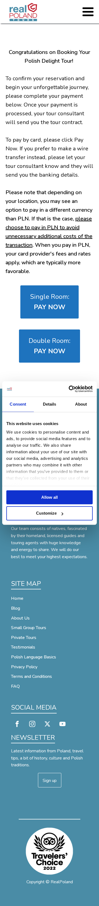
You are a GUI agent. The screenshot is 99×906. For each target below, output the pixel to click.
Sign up (50, 781)
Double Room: (49, 345)
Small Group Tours (28, 628)
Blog (15, 608)
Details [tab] (49, 404)
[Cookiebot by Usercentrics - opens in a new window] (70, 388)
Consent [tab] (18, 404)
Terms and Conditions (31, 676)
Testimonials (23, 647)
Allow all (49, 497)
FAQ (15, 686)
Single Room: (49, 301)
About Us (20, 618)
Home (17, 598)
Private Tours (23, 638)
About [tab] (81, 404)
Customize (46, 513)
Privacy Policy (24, 667)
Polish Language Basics (33, 657)
